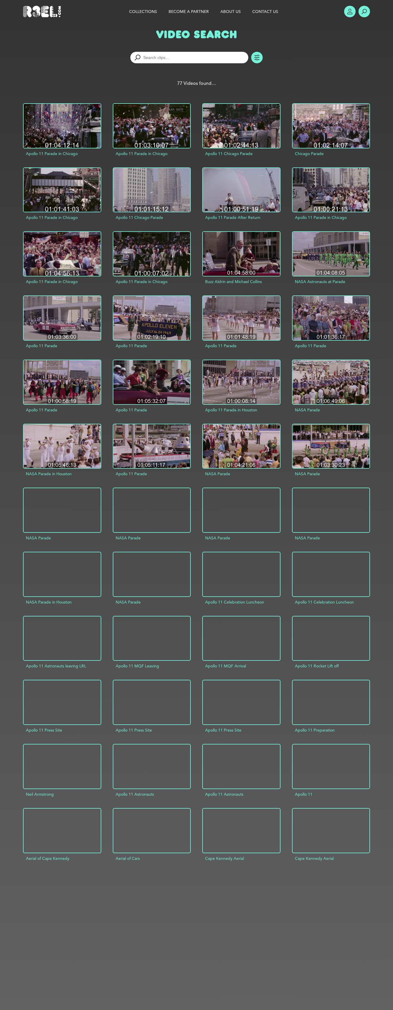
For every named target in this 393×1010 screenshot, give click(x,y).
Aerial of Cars (128, 858)
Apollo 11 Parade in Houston (231, 410)
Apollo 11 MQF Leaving (137, 666)
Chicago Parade (309, 153)
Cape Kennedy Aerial (224, 858)
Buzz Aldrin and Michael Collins (233, 281)
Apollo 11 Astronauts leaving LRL (56, 666)
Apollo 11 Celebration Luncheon (234, 602)
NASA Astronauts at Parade (320, 281)
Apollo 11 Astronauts (135, 794)
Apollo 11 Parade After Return (232, 217)
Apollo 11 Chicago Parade (229, 153)
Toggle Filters (257, 57)
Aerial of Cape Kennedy (47, 858)
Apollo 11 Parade (41, 345)
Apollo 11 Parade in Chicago (52, 153)
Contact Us (265, 11)
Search (364, 11)
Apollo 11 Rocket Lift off (317, 666)
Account (350, 11)
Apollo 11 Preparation (315, 730)
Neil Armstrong (40, 794)
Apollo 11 (303, 794)
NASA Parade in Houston (49, 473)
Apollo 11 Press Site (44, 730)
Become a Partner (189, 11)
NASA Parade (307, 410)
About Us (230, 11)
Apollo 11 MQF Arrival (225, 666)
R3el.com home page (43, 11)
